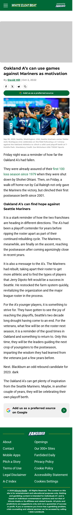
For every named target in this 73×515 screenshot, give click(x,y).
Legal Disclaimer (14, 475)
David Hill (14, 80)
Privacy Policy (44, 461)
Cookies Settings (46, 481)
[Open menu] (6, 5)
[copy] (25, 86)
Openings (41, 442)
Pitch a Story (12, 461)
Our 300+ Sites (44, 448)
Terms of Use (12, 468)
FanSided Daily (44, 455)
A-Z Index (9, 481)
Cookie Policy (43, 468)
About (7, 442)
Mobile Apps (11, 455)
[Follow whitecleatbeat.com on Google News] (64, 410)
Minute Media (20, 490)
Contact (8, 448)
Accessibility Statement (51, 475)
